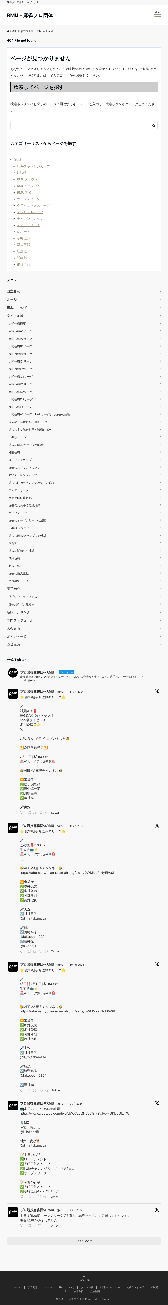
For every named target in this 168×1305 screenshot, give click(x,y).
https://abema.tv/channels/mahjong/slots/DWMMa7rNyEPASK (67, 872)
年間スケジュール (20, 620)
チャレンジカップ (30, 218)
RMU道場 (24, 192)
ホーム (17, 1287)
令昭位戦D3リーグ (21, 399)
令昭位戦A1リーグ (20, 331)
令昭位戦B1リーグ (20, 346)
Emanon (107, 1299)
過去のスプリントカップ (24, 467)
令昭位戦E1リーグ (20, 407)
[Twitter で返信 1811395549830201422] (23, 813)
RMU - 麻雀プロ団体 (30, 15)
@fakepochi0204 (33, 937)
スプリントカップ (30, 212)
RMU (17, 160)
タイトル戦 (15, 316)
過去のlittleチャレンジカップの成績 (31, 482)
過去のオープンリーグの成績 (27, 520)
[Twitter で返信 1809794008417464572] (23, 1226)
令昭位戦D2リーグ (20, 391)
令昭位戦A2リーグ (20, 338)
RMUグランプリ (29, 186)
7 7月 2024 (76, 1210)
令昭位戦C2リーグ (20, 369)
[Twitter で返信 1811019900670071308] (23, 1091)
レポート (23, 232)
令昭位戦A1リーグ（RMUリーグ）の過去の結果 (39, 414)
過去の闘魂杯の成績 (21, 550)
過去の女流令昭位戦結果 (24, 505)
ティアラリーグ (28, 225)
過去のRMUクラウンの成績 (26, 444)
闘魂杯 (22, 258)
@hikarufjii (28, 946)
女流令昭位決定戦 (20, 497)
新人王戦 (23, 245)
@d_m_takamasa (33, 918)
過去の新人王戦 (19, 573)
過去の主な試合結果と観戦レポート (31, 429)
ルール (12, 299)
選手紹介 (13, 589)
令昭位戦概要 (17, 323)
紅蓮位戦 (14, 452)
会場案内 (13, 645)
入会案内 (13, 628)
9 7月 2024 (76, 1103)
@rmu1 (61, 691)
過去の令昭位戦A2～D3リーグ (28, 422)
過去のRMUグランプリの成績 (28, 535)
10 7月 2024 (77, 964)
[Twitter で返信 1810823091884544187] (23, 1197)
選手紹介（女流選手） (23, 604)
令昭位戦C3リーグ (21, 376)
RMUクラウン (27, 179)
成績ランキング (18, 612)
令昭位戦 (23, 238)
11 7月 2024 (77, 691)
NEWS (22, 173)
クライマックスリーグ (33, 205)
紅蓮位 (22, 251)
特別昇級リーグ (19, 581)
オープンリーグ (28, 199)
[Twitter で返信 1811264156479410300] (23, 952)
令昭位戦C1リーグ (20, 361)
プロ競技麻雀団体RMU (37, 691)
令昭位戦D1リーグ (20, 384)
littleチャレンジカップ (33, 166)
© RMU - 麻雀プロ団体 (70, 1299)
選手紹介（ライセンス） (24, 596)
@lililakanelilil (30, 1132)
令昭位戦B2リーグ (20, 354)
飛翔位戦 (23, 264)
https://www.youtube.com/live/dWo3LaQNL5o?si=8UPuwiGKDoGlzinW (74, 1113)
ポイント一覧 (17, 637)
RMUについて (17, 307)
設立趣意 (13, 291)
